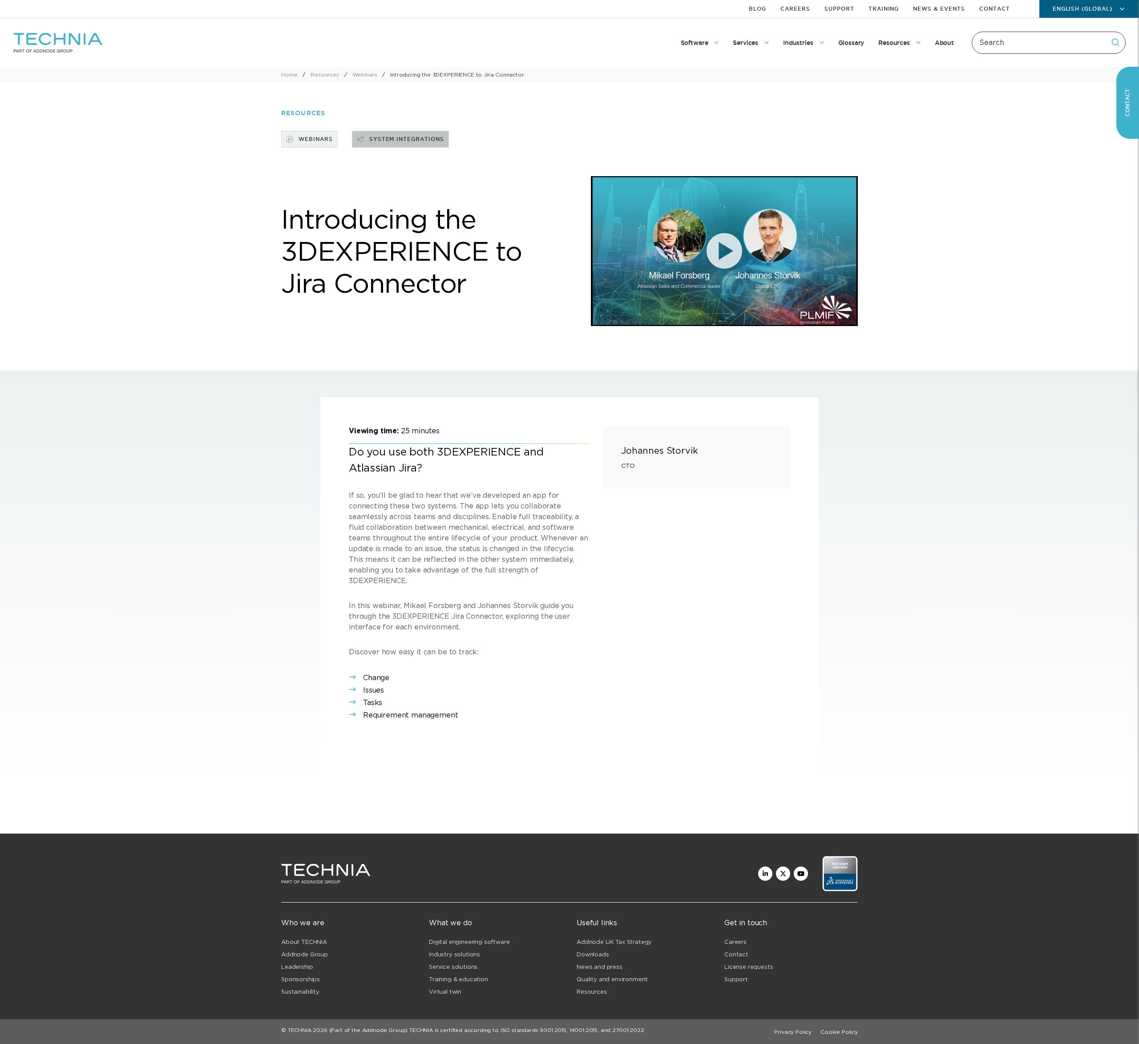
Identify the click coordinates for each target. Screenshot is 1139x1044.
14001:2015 (584, 1030)
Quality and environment (612, 979)
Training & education (458, 979)
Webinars (316, 139)
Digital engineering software (469, 942)
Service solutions (453, 966)
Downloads (593, 954)
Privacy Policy (793, 1031)
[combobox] (1049, 43)
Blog (757, 9)
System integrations (406, 139)
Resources (592, 991)
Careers (795, 9)
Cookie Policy (839, 1031)
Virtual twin (445, 991)
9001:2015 (553, 1030)
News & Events (939, 9)
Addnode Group (304, 954)
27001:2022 (628, 1030)
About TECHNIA (304, 942)
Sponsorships (300, 979)
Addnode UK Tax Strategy (614, 942)
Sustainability (300, 991)
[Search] (1115, 42)
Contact (994, 9)
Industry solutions (454, 954)
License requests (748, 966)
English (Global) (1082, 9)
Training (883, 9)
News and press (599, 966)
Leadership (297, 966)
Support (839, 9)
